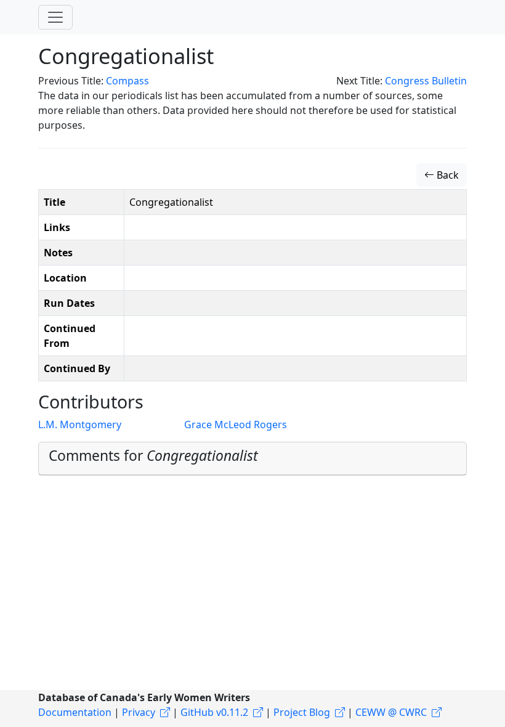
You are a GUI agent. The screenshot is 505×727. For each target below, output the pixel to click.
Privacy (138, 712)
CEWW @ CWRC (391, 712)
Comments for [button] (153, 455)
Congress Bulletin (426, 80)
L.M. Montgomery (79, 424)
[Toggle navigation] (55, 17)
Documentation (74, 712)
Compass (127, 80)
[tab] (252, 458)
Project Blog (301, 712)
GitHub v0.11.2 (214, 712)
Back (446, 175)
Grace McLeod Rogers (235, 424)
